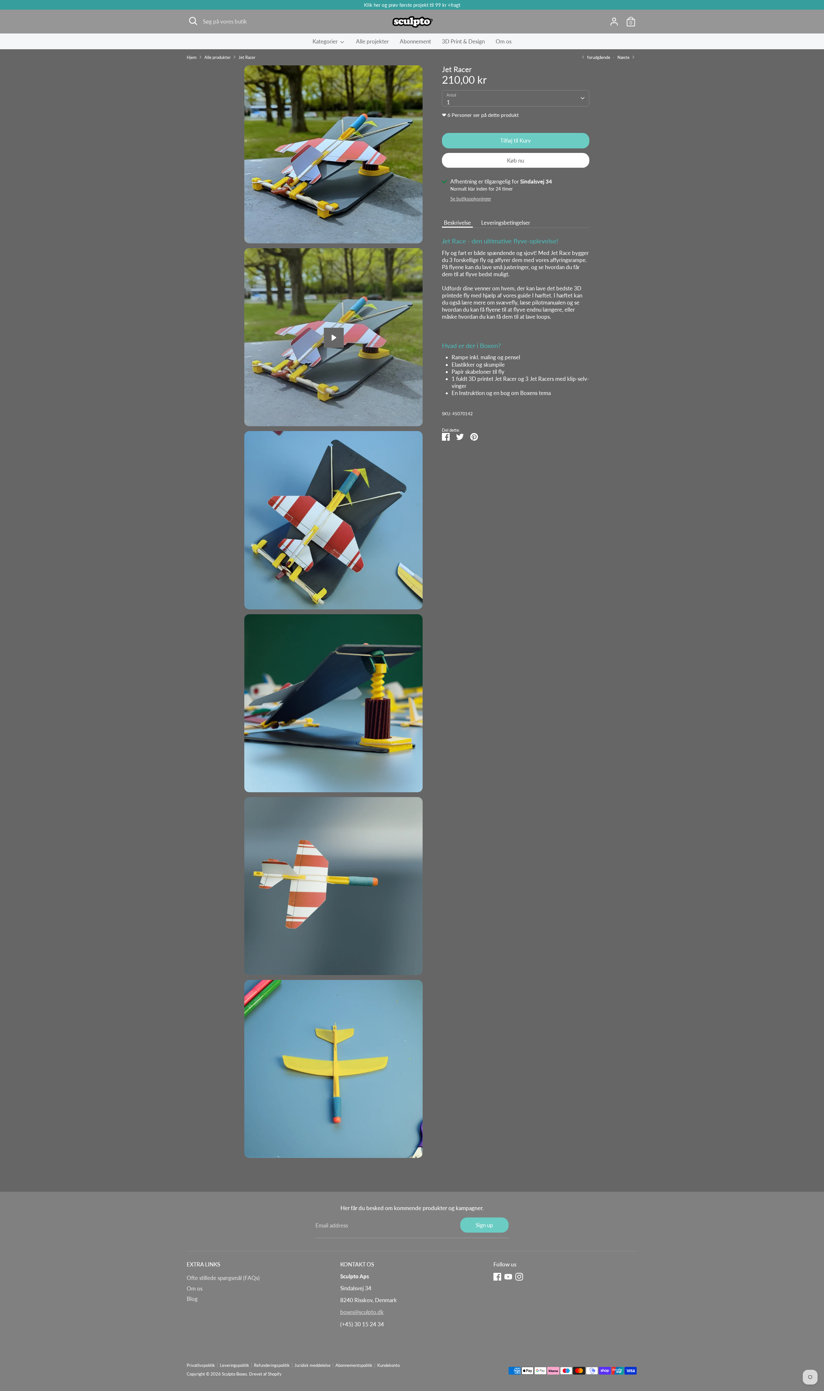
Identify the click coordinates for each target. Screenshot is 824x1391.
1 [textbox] (448, 102)
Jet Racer (247, 57)
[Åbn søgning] (193, 20)
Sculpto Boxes (234, 1374)
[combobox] (515, 98)
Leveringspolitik (234, 1365)
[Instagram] (519, 1277)
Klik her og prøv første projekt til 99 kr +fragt (412, 5)
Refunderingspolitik (272, 1365)
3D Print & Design (463, 41)
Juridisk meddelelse (313, 1365)
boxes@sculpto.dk (362, 1312)
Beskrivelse (457, 222)
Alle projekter (372, 41)
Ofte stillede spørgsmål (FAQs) (223, 1277)
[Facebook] (497, 1277)
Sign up (484, 1225)
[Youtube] (508, 1277)
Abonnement (415, 41)
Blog (192, 1298)
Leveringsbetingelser (505, 222)
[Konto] (614, 21)
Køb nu (515, 160)
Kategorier (326, 41)
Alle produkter (217, 57)
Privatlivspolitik (201, 1365)
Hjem (192, 57)
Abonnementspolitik (353, 1365)
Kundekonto (388, 1365)
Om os (503, 41)
